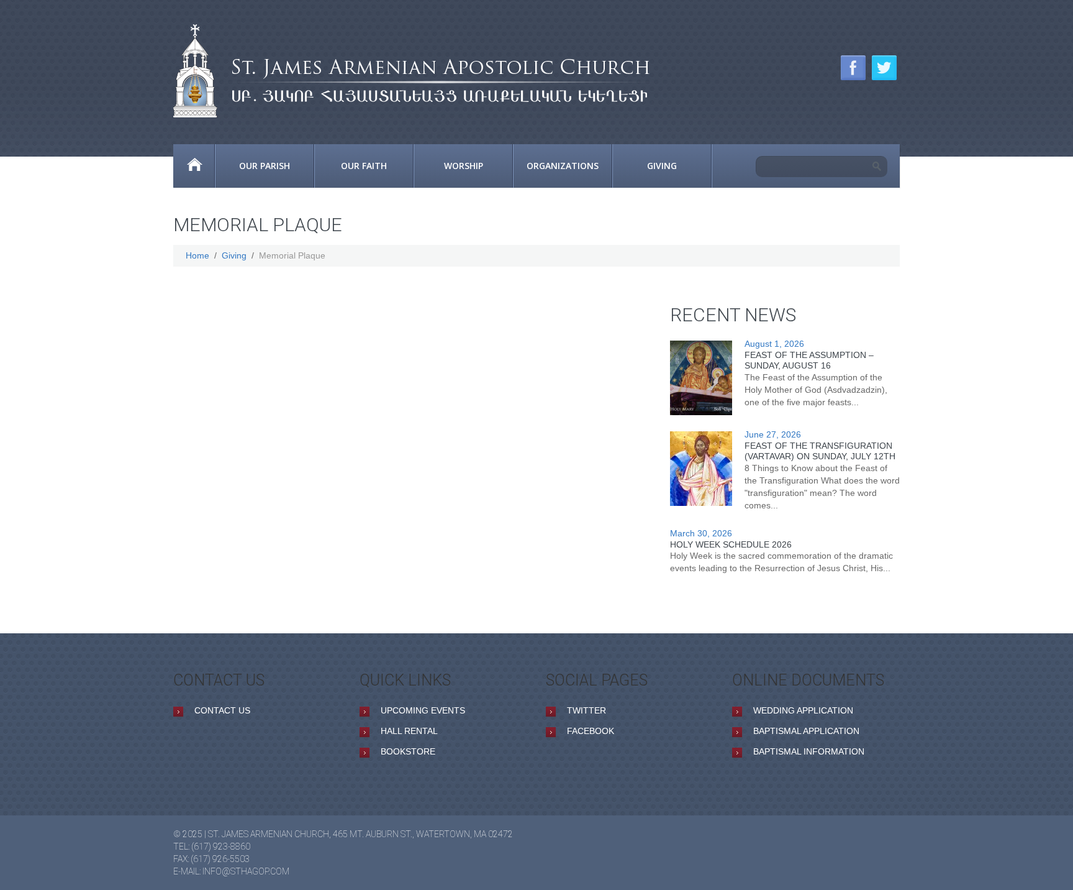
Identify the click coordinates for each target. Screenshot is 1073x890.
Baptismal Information (808, 751)
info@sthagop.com (245, 871)
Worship (463, 166)
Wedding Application (803, 710)
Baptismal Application (806, 731)
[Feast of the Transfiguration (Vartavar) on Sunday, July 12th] (701, 468)
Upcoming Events (423, 710)
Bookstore (408, 751)
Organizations (563, 166)
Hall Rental (409, 731)
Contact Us (222, 710)
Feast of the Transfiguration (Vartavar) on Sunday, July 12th (820, 451)
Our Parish (264, 166)
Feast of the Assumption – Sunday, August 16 (809, 360)
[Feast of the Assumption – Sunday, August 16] (701, 378)
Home (193, 166)
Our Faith (364, 166)
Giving (662, 166)
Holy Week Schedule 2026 (731, 544)
